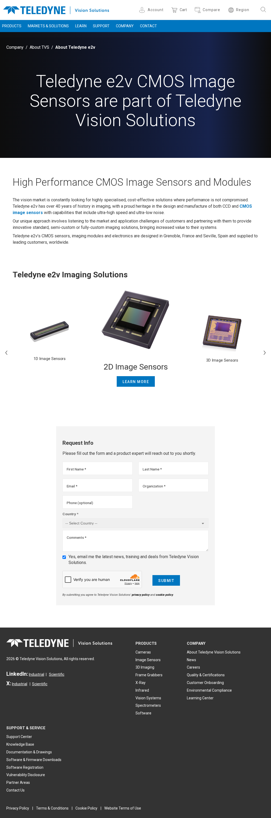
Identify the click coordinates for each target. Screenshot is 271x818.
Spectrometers (148, 705)
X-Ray (141, 683)
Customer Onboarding (205, 683)
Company (125, 26)
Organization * (154, 486)
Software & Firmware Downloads (33, 760)
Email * (72, 486)
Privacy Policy (17, 808)
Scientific (56, 674)
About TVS (39, 47)
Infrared (142, 690)
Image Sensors (148, 660)
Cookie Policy (86, 808)
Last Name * (152, 469)
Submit (166, 581)
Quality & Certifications (206, 675)
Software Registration (24, 767)
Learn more (136, 382)
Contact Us (15, 790)
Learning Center (200, 698)
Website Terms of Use (122, 808)
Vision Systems (148, 698)
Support (101, 26)
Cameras (143, 652)
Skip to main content (135, 5)
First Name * (76, 469)
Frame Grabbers (149, 675)
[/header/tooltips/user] (142, 10)
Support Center (19, 737)
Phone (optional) (80, 503)
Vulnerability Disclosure (25, 775)
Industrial (36, 674)
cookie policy (164, 595)
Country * (70, 514)
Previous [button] (6, 352)
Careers (193, 667)
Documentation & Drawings (29, 752)
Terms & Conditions (52, 808)
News (191, 660)
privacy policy (141, 595)
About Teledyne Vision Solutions (214, 652)
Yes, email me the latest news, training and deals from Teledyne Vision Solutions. (134, 559)
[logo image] (56, 9)
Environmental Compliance (209, 690)
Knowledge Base (20, 744)
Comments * (76, 537)
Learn (81, 26)
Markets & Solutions (48, 26)
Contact (148, 26)
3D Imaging (145, 667)
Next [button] (264, 352)
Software (143, 713)
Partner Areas (18, 782)
